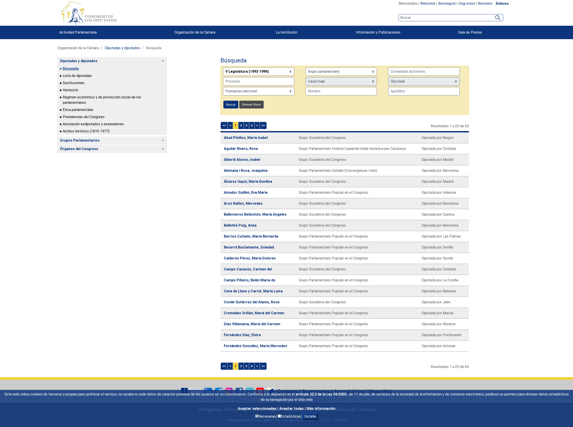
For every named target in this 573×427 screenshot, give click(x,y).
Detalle (310, 416)
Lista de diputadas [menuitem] (77, 76)
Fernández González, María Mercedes (255, 346)
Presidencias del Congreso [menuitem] (84, 117)
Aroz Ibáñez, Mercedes (243, 203)
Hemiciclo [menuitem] (70, 90)
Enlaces (502, 3)
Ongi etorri (467, 3)
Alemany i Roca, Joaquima (245, 170)
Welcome (427, 3)
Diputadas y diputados (122, 48)
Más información (321, 408)
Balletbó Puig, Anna (240, 225)
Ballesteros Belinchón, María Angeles (255, 214)
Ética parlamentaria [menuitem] (78, 110)
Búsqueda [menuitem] (71, 68)
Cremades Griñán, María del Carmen (254, 313)
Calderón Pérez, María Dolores (250, 258)
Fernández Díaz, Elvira (242, 335)
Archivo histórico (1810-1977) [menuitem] (86, 131)
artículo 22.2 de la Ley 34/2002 (321, 394)
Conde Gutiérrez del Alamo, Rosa (251, 302)
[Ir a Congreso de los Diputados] (89, 13)
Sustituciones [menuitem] (73, 83)
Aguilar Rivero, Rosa (241, 149)
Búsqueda (233, 60)
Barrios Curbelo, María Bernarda (251, 236)
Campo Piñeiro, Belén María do (249, 280)
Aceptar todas (292, 408)
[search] (451, 17)
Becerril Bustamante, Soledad (249, 247)
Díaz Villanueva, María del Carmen (252, 324)
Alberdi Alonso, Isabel (242, 159)
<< (224, 125)
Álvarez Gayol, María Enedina (248, 181)
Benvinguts (447, 3)
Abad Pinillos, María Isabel (246, 138)
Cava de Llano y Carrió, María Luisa (253, 291)
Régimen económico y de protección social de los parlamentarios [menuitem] (102, 100)
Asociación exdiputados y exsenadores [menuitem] (93, 124)
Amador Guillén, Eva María (245, 192)
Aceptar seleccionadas (257, 408)
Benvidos (485, 3)
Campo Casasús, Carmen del (248, 269)
